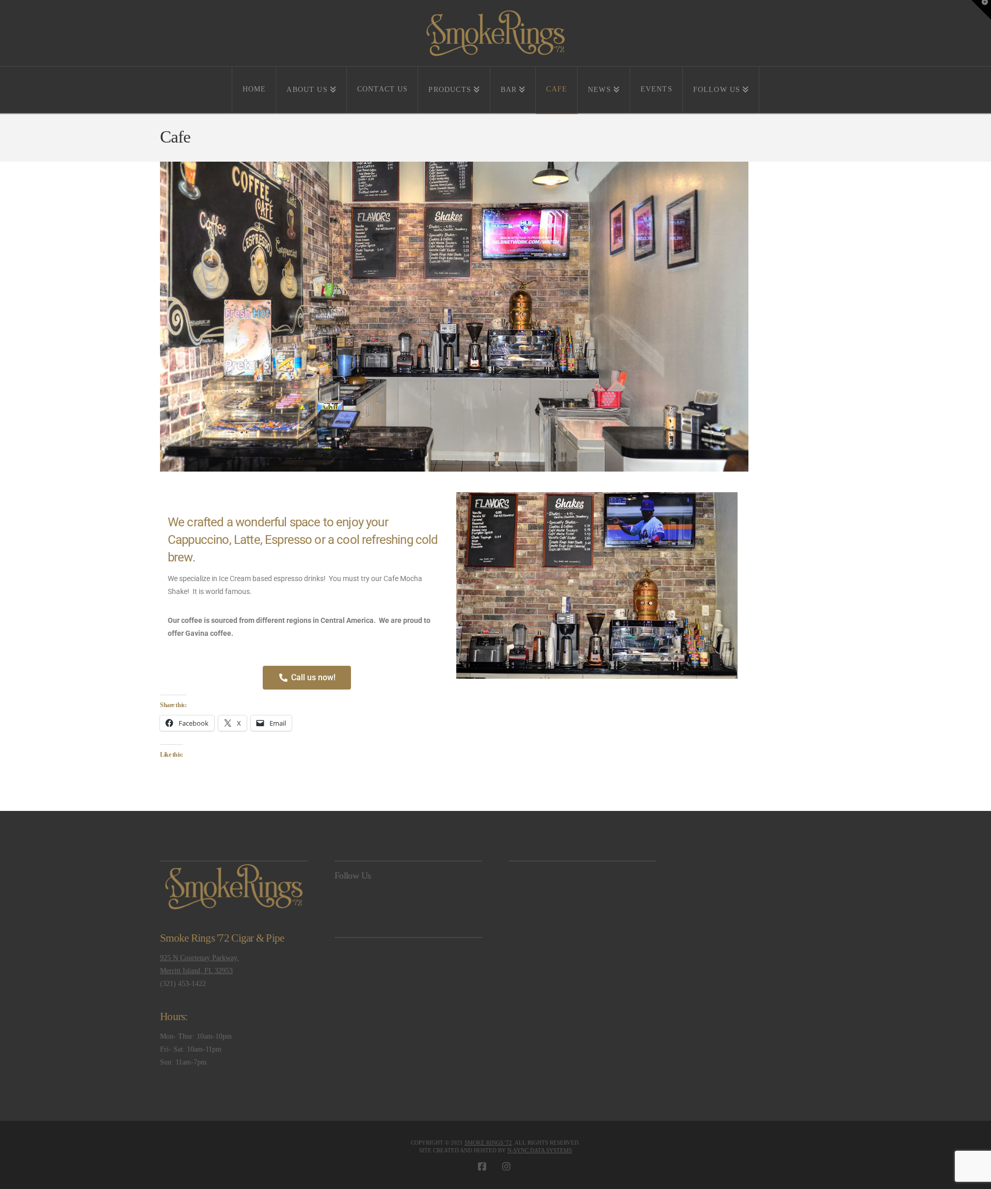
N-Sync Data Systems (539, 1150)
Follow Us (352, 875)
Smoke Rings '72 (488, 1142)
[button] (981, 10)
